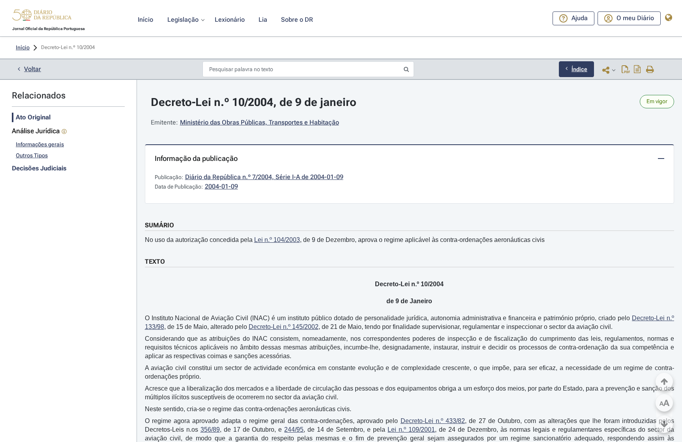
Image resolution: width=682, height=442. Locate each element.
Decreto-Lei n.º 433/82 (433, 420)
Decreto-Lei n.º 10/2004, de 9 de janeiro (253, 102)
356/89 (210, 429)
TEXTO (155, 261)
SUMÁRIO (159, 225)
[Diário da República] (41, 16)
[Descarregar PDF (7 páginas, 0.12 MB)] (626, 70)
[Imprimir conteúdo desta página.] (650, 70)
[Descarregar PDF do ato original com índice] (637, 70)
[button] (41, 16)
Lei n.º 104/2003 (277, 239)
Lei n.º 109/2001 (411, 429)
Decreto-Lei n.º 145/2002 (284, 326)
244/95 (294, 429)
